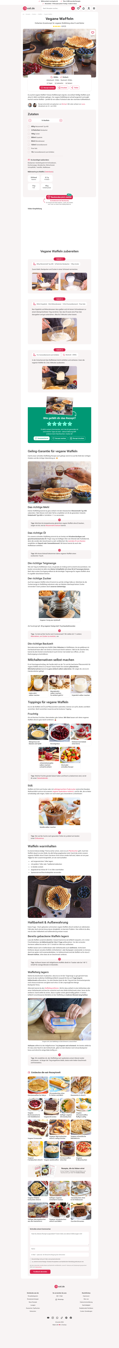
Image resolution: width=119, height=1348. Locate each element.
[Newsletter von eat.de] (59, 1171)
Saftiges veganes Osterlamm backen (56, 1199)
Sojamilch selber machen (81, 695)
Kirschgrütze (55, 744)
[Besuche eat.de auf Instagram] (52, 1317)
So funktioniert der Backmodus (59, 200)
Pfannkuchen (73, 851)
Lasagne (32, 1305)
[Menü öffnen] (94, 8)
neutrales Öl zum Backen (76, 541)
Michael (64, 104)
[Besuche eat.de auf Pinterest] (66, 1317)
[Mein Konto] (89, 8)
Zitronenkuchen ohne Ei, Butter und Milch (56, 1094)
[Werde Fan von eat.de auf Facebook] (70, 1317)
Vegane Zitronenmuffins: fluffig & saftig (82, 1115)
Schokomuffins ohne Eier (65, 1159)
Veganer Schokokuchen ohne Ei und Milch (57, 1220)
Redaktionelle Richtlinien (86, 1308)
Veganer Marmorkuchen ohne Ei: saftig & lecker (58, 1137)
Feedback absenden (40, 1272)
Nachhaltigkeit (86, 1305)
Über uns (86, 1299)
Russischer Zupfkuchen (33, 1308)
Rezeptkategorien (33, 1296)
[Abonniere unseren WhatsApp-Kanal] (57, 1317)
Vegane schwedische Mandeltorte (78, 1137)
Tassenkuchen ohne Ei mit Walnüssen (78, 1199)
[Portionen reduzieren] (30, 120)
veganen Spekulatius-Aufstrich (63, 791)
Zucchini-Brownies (77, 1221)
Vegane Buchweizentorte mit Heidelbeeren (34, 1115)
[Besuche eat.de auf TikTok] (61, 1317)
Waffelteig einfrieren (52, 988)
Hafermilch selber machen (34, 694)
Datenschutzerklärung (86, 1302)
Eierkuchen (33, 1311)
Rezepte (28, 14)
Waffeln (40, 14)
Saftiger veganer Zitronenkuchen (66, 1116)
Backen (34, 14)
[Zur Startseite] (29, 8)
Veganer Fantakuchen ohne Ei (35, 1159)
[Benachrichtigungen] (83, 8)
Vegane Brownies (50, 1117)
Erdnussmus (39, 838)
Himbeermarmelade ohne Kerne (79, 743)
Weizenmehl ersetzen (53, 525)
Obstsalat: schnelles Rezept (67, 766)
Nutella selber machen (48, 827)
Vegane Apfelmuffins (51, 1160)
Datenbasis (49, 172)
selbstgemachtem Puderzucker (65, 789)
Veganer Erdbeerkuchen (81, 1159)
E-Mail (60, 1296)
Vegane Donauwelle (35, 1138)
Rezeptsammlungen (33, 1299)
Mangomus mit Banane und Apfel (35, 743)
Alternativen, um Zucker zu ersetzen (43, 636)
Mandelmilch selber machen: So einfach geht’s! (56, 693)
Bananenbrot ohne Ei (78, 1095)
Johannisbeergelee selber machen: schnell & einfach (46, 765)
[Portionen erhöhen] (61, 120)
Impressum (86, 1296)
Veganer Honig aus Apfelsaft (50, 620)
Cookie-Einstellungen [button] (86, 1311)
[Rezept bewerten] (59, 423)
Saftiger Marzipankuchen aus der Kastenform (37, 1220)
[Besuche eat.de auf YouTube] (48, 1317)
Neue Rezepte (33, 1302)
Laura (83, 104)
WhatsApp (61, 1299)
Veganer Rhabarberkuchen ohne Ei (34, 1199)
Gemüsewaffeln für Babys (37, 1095)
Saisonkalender (42, 778)
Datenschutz (38, 1267)
